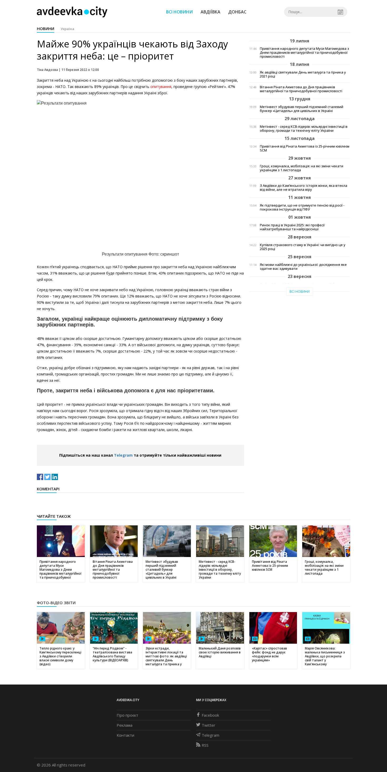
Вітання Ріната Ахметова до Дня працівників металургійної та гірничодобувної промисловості (301, 89)
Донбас (237, 12)
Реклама (124, 725)
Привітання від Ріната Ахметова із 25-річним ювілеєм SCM (304, 148)
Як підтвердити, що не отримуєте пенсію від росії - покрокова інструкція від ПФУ (302, 207)
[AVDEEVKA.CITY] (72, 11)
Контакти (125, 735)
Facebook (210, 715)
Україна (67, 28)
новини (45, 28)
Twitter (208, 725)
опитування (160, 86)
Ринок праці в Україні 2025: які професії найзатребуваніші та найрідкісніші (292, 227)
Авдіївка (210, 12)
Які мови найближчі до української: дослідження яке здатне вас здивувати (303, 267)
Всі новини (179, 12)
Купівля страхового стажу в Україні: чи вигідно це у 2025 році (302, 247)
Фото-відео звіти (56, 602)
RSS (205, 745)
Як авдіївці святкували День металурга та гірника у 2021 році (303, 74)
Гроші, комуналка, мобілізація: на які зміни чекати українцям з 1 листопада (301, 168)
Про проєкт (127, 715)
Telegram (123, 455)
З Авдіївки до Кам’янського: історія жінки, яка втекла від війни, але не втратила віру (303, 188)
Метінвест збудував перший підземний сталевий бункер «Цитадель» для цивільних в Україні (301, 109)
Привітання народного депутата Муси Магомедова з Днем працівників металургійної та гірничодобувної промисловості (304, 52)
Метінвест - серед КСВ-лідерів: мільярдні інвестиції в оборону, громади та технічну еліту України (304, 129)
